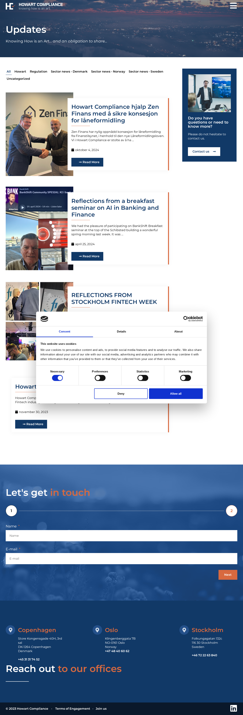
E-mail (12, 549)
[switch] (100, 378)
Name (11, 526)
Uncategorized (18, 79)
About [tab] (178, 331)
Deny (121, 393)
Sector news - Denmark (69, 71)
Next (228, 575)
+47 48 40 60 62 (117, 651)
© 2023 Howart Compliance (27, 708)
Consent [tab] (64, 331)
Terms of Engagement (72, 708)
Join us (101, 708)
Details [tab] (121, 331)
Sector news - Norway (108, 71)
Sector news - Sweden (146, 71)
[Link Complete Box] (90, 134)
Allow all (175, 393)
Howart (20, 71)
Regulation (38, 71)
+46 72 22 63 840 (204, 655)
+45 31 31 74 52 (28, 659)
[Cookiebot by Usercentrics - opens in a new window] (186, 319)
